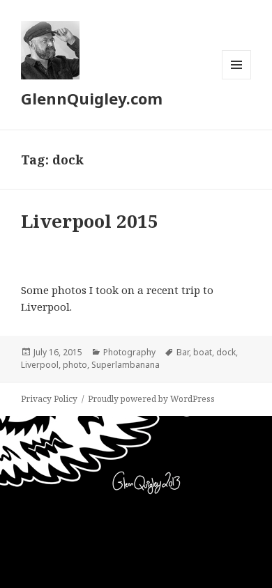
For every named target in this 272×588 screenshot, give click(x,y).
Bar (182, 352)
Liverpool (40, 365)
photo (75, 365)
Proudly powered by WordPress (151, 399)
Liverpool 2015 (89, 220)
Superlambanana (125, 365)
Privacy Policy (49, 399)
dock (226, 352)
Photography (129, 352)
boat (202, 352)
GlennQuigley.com (92, 98)
